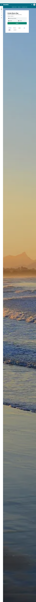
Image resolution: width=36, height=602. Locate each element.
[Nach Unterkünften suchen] (1, 9)
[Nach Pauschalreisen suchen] (1, 13)
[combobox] (11, 16)
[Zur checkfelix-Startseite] (6, 4)
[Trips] (1, 15)
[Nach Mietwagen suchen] (1, 11)
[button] (1, 5)
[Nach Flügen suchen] (1, 7)
